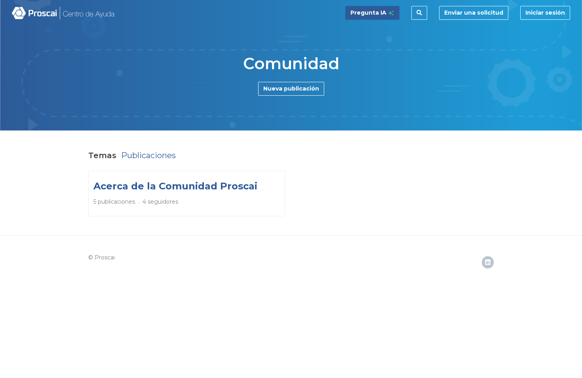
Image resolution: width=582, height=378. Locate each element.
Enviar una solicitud (473, 12)
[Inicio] (63, 13)
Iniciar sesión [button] (545, 12)
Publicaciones (148, 155)
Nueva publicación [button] (291, 88)
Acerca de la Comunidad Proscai (175, 186)
